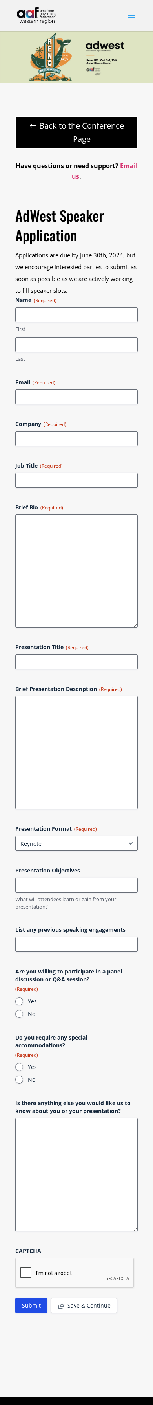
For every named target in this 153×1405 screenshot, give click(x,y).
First (20, 328)
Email (35, 382)
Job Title (39, 465)
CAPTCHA (28, 1250)
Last (20, 358)
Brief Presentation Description (68, 688)
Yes (32, 1001)
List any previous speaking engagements (70, 929)
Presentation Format (56, 828)
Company (40, 424)
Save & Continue (89, 1305)
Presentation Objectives (47, 870)
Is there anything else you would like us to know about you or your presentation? (73, 1107)
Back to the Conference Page (81, 132)
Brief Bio (39, 507)
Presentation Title (52, 647)
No (31, 1013)
